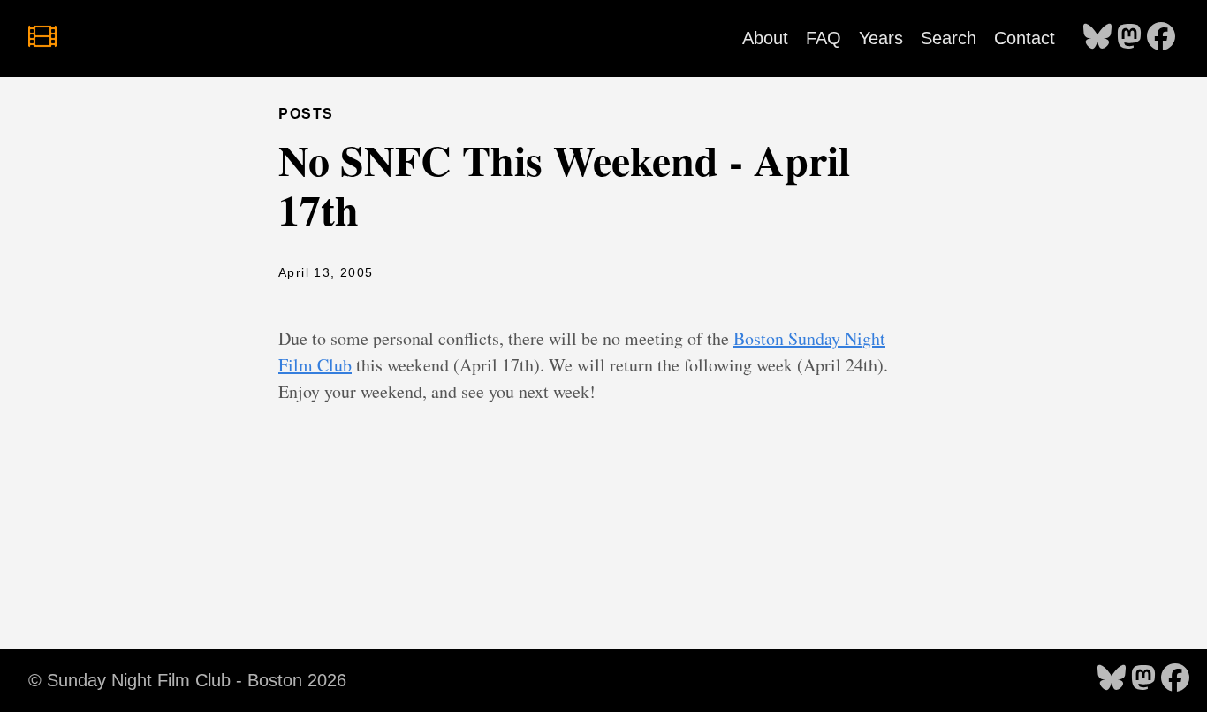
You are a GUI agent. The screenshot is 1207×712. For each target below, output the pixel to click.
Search (948, 38)
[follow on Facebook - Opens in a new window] (1161, 38)
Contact (1024, 38)
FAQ (823, 38)
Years (881, 38)
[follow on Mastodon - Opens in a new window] (1129, 38)
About (765, 38)
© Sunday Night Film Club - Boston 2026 (187, 680)
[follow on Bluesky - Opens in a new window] (1097, 38)
